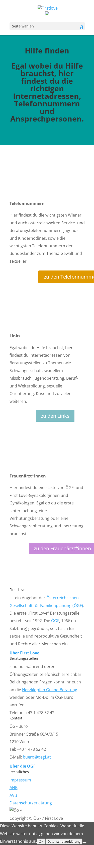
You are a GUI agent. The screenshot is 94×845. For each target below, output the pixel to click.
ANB (14, 787)
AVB (13, 795)
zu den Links (55, 415)
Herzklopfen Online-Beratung (49, 689)
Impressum (20, 780)
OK (41, 841)
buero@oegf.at (37, 757)
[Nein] (84, 842)
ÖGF (55, 620)
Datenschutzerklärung (31, 803)
